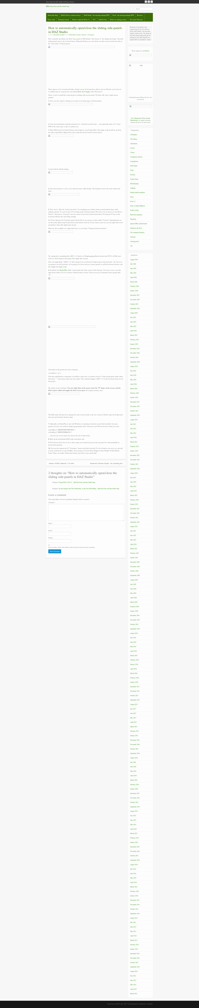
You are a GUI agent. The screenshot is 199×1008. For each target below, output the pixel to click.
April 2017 (133, 722)
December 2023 (135, 402)
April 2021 (133, 544)
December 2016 (135, 740)
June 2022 (133, 482)
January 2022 (134, 504)
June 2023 (133, 429)
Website (50, 538)
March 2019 (133, 655)
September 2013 (135, 913)
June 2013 (133, 927)
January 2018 (134, 682)
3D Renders (133, 135)
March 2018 (133, 673)
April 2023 (133, 437)
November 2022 (135, 460)
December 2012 (135, 953)
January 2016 (134, 789)
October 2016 (134, 749)
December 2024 (135, 348)
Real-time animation (136, 215)
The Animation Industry (137, 232)
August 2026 (134, 259)
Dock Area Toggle (84, 92)
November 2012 (135, 958)
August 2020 (134, 580)
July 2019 (133, 638)
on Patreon (146, 51)
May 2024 (133, 380)
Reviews (140, 15)
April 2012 (133, 989)
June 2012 (133, 980)
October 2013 (134, 909)
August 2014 (134, 864)
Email (50, 530)
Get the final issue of (139, 97)
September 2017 (135, 700)
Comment (51, 502)
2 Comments (90, 35)
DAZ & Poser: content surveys (71, 15)
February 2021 (134, 553)
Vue (131, 246)
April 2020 (133, 598)
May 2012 (133, 985)
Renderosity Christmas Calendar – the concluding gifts (106, 463)
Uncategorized (134, 241)
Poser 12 (132, 201)
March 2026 (133, 282)
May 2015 (133, 824)
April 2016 (133, 776)
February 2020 (134, 606)
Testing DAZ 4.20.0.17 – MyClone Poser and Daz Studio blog (77, 482)
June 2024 (133, 375)
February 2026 (134, 286)
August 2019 (134, 633)
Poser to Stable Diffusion (137, 206)
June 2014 (133, 873)
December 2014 (135, 847)
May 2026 (133, 273)
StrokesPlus (63, 270)
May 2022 (133, 486)
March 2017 (133, 727)
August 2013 (134, 918)
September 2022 (135, 469)
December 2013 (135, 900)
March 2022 (133, 495)
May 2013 (133, 931)
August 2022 (134, 473)
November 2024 (135, 353)
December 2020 (135, 562)
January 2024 (134, 397)
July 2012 (133, 976)
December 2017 (135, 687)
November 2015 (135, 798)
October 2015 (134, 802)
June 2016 (133, 767)
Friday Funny (134, 179)
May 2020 (133, 593)
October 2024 (134, 357)
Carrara (132, 148)
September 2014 (135, 860)
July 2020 (133, 584)
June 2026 (133, 268)
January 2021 (134, 558)
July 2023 (133, 424)
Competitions (134, 161)
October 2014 (134, 856)
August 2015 (134, 811)
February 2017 (134, 731)
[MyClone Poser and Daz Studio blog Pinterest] (149, 2)
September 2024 (135, 362)
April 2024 (133, 384)
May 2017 (133, 718)
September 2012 (135, 967)
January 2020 (134, 611)
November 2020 (135, 566)
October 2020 (134, 571)
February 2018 (134, 678)
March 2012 (133, 993)
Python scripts (134, 210)
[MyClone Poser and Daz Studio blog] (57, 6)
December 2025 (135, 295)
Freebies (78, 35)
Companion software (136, 157)
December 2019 (135, 615)
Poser (131, 197)
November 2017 (135, 691)
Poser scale (51, 20)
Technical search (63, 20)
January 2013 (134, 949)
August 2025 (134, 313)
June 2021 (133, 535)
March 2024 (133, 388)
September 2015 (135, 807)
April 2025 (133, 331)
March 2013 (133, 940)
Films (132, 170)
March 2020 (133, 602)
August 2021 (134, 526)
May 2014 (133, 878)
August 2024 (134, 366)
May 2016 (133, 771)
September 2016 (135, 753)
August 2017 (134, 704)
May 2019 (133, 647)
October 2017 (134, 695)
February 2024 (134, 393)
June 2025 (133, 322)
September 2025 (135, 308)
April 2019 (133, 651)
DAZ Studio (72, 35)
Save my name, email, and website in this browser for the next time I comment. (71, 547)
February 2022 (134, 500)
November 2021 (135, 513)
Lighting (132, 188)
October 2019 (134, 624)
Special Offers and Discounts (138, 224)
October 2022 (134, 464)
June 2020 (133, 589)
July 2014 (133, 869)
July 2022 (133, 477)
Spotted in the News (136, 228)
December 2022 (135, 455)
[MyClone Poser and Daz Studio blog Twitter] (151, 2)
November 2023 (135, 406)
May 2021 (133, 540)
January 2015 (134, 842)
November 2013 (135, 905)
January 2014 (134, 896)
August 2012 (134, 971)
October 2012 (134, 962)
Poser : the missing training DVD (123, 15)
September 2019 (135, 629)
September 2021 (135, 522)
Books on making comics (118, 20)
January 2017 (134, 735)
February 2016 (134, 784)
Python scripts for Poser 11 (81, 20)
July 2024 (133, 371)
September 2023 (135, 415)
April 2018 (133, 669)
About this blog (53, 15)
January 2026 (134, 291)
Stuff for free (103, 20)
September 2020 (135, 575)
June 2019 (133, 642)
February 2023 (134, 446)
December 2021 (135, 509)
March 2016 (133, 780)
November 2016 (135, 744)
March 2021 (133, 549)
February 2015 (134, 838)
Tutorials (83, 35)
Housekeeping (134, 184)
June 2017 (133, 713)
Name (50, 523)
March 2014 (133, 887)
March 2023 (133, 442)
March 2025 (133, 335)
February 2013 (134, 945)
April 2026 (133, 277)
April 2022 (133, 491)
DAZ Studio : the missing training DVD (96, 15)
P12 (94, 20)
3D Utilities (133, 139)
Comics (132, 152)
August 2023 (134, 420)
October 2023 (134, 411)
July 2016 (133, 762)
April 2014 (133, 882)
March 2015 (133, 833)
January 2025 (134, 344)
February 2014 (134, 891)
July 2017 (133, 709)
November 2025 (135, 300)
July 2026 (133, 264)
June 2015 (133, 820)
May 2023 (133, 433)
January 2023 (134, 451)
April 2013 (133, 936)
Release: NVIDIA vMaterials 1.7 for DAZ (61, 463)
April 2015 (133, 829)
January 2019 (134, 664)
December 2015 (135, 793)
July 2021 (133, 531)
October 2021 (134, 518)
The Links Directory (136, 20)
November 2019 (135, 620)
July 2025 (133, 317)
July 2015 (133, 816)
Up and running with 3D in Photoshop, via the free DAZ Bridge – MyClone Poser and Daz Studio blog (89, 488)
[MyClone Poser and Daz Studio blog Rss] (146, 2)
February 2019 (134, 660)
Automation (133, 143)
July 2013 (133, 922)
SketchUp (133, 219)
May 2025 (133, 326)
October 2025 (134, 304)
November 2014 (135, 851)
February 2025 (134, 340)
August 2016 (134, 758)
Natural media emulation (137, 192)
